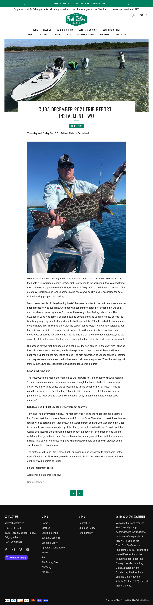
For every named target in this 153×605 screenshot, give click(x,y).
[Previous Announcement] (24, 4)
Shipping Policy (87, 528)
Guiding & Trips (65, 29)
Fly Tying (105, 34)
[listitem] (76, 3)
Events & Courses (88, 29)
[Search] (147, 15)
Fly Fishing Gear (86, 34)
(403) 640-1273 (12, 528)
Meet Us (47, 29)
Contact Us (84, 523)
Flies (69, 34)
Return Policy (86, 532)
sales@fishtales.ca (14, 523)
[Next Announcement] (129, 4)
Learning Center (111, 29)
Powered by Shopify (114, 600)
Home (35, 29)
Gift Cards (120, 34)
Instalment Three (44, 467)
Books (58, 34)
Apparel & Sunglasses (38, 34)
